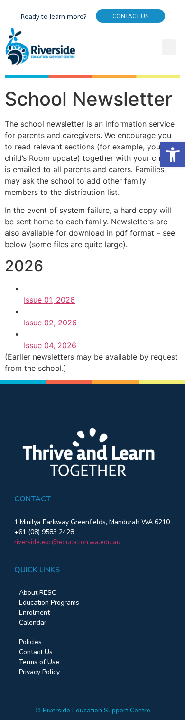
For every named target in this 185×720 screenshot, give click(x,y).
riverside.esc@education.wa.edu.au (67, 541)
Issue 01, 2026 (49, 300)
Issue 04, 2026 (50, 345)
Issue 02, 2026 (50, 322)
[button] (172, 154)
